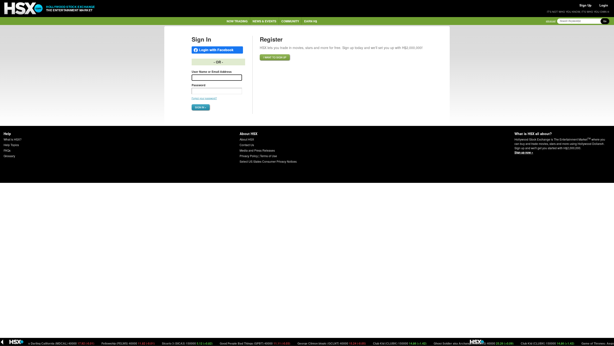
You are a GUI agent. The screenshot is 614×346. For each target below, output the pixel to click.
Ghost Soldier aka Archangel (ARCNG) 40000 (466, 343)
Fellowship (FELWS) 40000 (121, 343)
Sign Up (585, 5)
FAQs (7, 150)
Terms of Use (268, 156)
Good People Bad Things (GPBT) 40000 (248, 343)
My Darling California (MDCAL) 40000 (53, 343)
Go (605, 21)
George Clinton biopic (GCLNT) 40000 (324, 343)
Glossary (9, 156)
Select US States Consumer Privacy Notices (268, 161)
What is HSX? (13, 139)
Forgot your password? (204, 98)
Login (603, 5)
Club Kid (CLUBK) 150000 (393, 343)
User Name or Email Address (212, 71)
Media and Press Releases (257, 150)
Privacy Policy (249, 156)
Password (198, 85)
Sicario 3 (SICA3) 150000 (180, 343)
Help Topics (11, 145)
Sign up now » (523, 152)
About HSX (247, 139)
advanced (550, 21)
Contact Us (247, 145)
